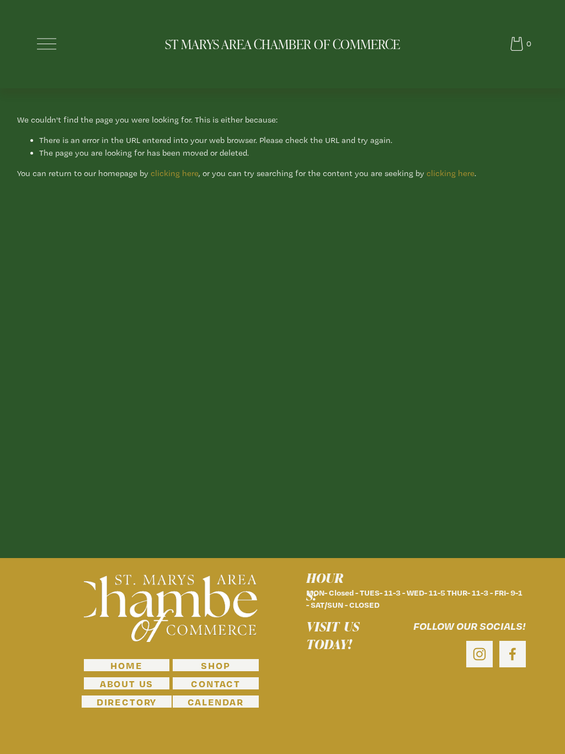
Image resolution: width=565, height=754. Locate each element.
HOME (126, 665)
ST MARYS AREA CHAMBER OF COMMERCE (282, 43)
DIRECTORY (127, 701)
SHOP (215, 665)
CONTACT (216, 683)
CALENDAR (215, 701)
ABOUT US (126, 683)
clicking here (175, 173)
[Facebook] (512, 654)
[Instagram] (479, 654)
